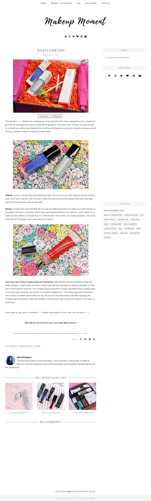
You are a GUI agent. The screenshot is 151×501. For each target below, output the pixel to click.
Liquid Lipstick (110, 229)
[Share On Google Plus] (94, 339)
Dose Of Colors (131, 215)
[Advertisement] (124, 101)
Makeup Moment (71, 498)
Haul (106, 224)
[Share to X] (85, 339)
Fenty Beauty (109, 220)
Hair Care (135, 220)
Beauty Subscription (21, 346)
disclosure (82, 333)
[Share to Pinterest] (90, 339)
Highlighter (116, 224)
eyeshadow (134, 233)
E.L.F (142, 215)
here (87, 312)
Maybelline (129, 229)
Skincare (123, 233)
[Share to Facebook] (81, 339)
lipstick (107, 238)
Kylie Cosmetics (130, 224)
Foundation (123, 220)
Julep (19, 121)
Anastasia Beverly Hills (114, 211)
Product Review (111, 233)
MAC (120, 229)
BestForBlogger (90, 498)
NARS (139, 229)
